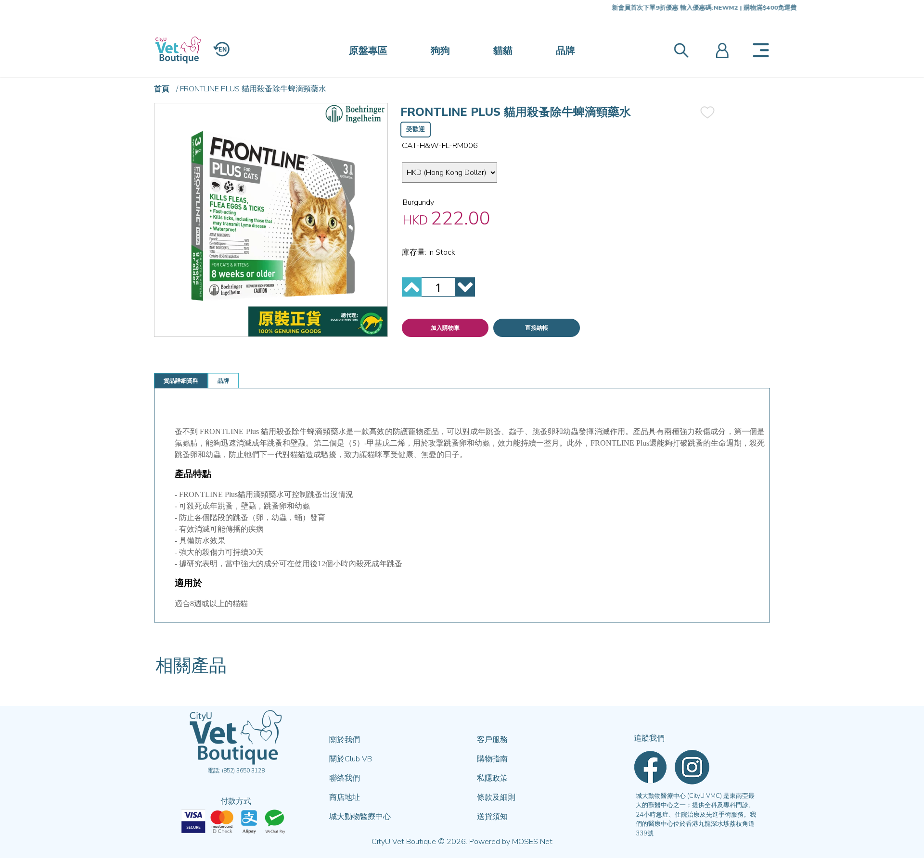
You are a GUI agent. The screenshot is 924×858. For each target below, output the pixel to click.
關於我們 (344, 739)
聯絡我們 (344, 778)
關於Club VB (350, 759)
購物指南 (492, 759)
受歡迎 (415, 129)
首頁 (161, 89)
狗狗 (440, 50)
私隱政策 (492, 778)
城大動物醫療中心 (360, 816)
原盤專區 (368, 50)
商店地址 (344, 797)
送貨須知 (492, 816)
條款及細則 (496, 797)
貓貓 (503, 50)
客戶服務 (492, 739)
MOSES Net (532, 841)
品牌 (565, 50)
